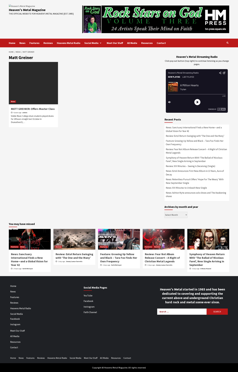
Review (58, 247)
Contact (161, 43)
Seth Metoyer (27, 269)
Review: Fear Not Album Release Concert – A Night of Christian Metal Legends (196, 151)
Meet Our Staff (115, 43)
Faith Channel (90, 312)
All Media (132, 43)
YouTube (88, 295)
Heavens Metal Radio (68, 43)
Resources (147, 43)
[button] (155, 19)
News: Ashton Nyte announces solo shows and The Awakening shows (196, 194)
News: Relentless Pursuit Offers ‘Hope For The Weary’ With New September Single (195, 181)
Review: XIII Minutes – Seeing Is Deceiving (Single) (190, 166)
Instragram (89, 306)
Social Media (91, 43)
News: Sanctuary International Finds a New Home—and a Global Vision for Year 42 (194, 129)
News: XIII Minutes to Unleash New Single (186, 187)
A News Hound (205, 269)
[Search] (227, 42)
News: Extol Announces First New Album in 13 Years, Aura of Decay (195, 172)
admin (24, 112)
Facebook (15, 318)
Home (12, 43)
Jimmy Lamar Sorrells (74, 261)
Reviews (48, 43)
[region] (155, 19)
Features (34, 43)
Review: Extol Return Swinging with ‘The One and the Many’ (195, 135)
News (22, 43)
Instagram (15, 324)
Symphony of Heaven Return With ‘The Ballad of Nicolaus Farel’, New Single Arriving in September (194, 159)
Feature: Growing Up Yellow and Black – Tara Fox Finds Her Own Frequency (194, 142)
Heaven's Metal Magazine (27, 10)
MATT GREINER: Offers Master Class (33, 109)
